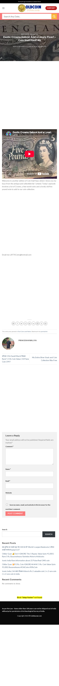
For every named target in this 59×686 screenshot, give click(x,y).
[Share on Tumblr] (41, 323)
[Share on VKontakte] (33, 323)
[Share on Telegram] (45, 323)
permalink (44, 331)
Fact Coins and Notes (29, 34)
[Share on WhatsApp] (13, 323)
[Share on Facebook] (17, 323)
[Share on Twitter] (21, 323)
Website (8, 493)
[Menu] (3, 8)
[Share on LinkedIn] (37, 323)
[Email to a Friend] (25, 323)
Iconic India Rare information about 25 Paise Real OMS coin (26, 560)
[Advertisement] (29, 98)
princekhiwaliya (40, 46)
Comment (9, 446)
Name (8, 469)
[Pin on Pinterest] (29, 323)
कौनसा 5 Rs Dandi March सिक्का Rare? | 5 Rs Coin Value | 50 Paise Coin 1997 (15, 359)
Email (7, 481)
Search (4, 529)
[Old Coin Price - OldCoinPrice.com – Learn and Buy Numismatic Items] (29, 8)
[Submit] (54, 16)
